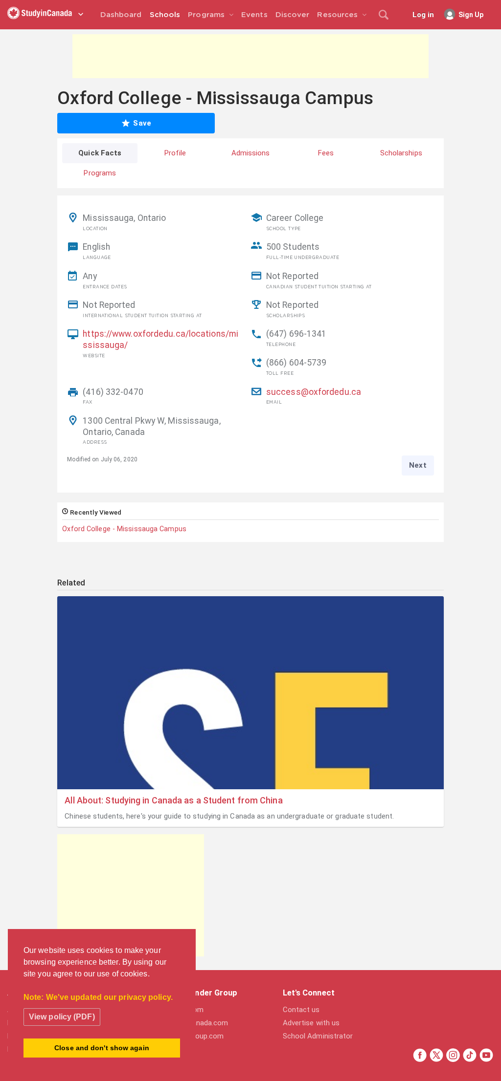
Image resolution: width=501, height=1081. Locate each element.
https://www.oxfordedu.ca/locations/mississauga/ (160, 339)
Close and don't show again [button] (101, 1048)
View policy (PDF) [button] (62, 1017)
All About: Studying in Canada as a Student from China (173, 800)
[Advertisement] (250, 56)
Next (417, 465)
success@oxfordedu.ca (313, 392)
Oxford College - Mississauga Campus (124, 529)
